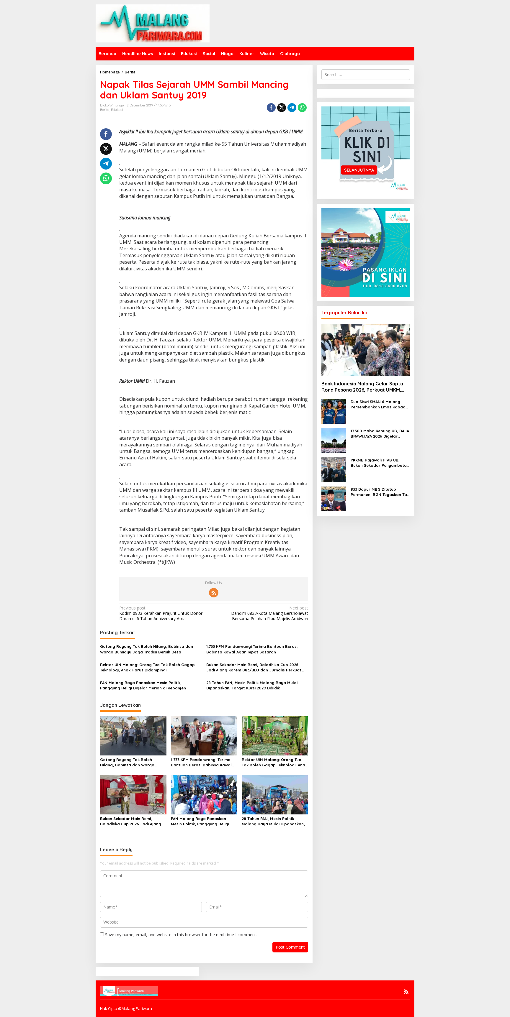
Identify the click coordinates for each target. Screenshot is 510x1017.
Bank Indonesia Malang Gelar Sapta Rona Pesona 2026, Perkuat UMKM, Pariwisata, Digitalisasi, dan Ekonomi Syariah (363, 387)
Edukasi (117, 110)
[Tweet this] (281, 107)
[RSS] (213, 592)
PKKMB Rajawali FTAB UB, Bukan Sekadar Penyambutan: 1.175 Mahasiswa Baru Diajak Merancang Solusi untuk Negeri (380, 463)
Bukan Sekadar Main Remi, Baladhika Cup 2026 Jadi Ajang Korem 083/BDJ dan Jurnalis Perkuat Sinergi (253, 667)
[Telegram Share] (291, 107)
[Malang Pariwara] (153, 23)
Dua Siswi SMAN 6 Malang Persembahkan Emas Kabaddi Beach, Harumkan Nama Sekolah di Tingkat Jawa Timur (380, 404)
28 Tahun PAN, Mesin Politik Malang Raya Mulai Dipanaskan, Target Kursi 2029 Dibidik (252, 685)
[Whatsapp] (302, 107)
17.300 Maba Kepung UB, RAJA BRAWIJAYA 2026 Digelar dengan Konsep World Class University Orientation (380, 433)
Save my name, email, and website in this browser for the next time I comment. (181, 934)
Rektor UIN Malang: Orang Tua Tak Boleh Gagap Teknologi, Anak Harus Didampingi (147, 667)
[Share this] (271, 107)
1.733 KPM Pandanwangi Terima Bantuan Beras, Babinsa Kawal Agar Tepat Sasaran (252, 649)
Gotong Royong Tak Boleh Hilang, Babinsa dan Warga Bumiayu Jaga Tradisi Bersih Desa (146, 649)
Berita (104, 110)
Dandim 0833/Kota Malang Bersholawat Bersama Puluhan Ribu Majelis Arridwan (269, 613)
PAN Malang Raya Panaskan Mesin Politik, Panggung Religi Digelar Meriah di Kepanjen (143, 685)
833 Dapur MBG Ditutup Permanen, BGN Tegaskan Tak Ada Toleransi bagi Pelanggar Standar (380, 492)
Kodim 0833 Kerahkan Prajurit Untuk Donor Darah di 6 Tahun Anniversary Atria (160, 613)
